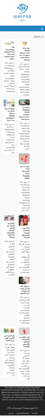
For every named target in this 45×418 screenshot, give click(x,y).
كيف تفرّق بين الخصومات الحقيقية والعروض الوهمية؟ (24, 341)
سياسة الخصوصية (23, 413)
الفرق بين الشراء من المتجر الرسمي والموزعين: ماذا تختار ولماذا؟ (10, 230)
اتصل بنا (34, 413)
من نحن (11, 413)
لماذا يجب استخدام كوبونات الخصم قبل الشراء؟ (26, 232)
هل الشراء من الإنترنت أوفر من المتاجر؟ (9, 338)
